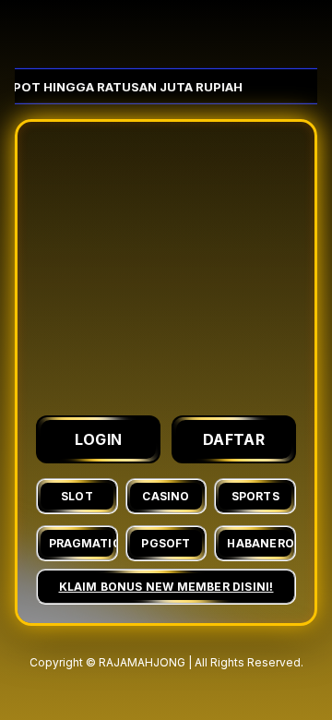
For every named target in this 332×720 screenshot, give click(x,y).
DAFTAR (234, 439)
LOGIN (99, 439)
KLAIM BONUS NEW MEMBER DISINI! (166, 587)
